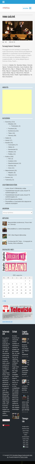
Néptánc (10, 172)
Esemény (8, 122)
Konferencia (12, 131)
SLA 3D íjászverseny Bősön (13, 199)
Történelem (14, 126)
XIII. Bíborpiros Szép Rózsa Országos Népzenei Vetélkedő (25, 346)
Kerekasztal (11, 149)
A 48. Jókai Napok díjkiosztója (17, 235)
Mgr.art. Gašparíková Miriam (15, 71)
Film (9, 158)
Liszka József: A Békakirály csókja (15, 188)
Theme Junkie (24, 457)
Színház (10, 165)
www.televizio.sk (7, 322)
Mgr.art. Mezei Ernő (17, 73)
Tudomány (8, 179)
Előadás (10, 124)
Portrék (7, 177)
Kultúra (7, 156)
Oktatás (10, 151)
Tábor (10, 133)
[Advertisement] (17, 102)
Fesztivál (11, 128)
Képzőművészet (13, 163)
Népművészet (9, 170)
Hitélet (10, 147)
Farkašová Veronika (13, 67)
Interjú (7, 140)
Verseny (10, 135)
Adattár (11, 65)
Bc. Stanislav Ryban (20, 65)
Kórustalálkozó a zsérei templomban (19, 228)
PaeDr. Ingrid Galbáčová (22, 74)
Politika (10, 154)
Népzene (11, 175)
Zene (9, 168)
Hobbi (7, 138)
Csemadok (11, 145)
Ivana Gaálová (24, 67)
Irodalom (11, 161)
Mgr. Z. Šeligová (16, 69)
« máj (4, 301)
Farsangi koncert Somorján (11, 46)
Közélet (7, 142)
